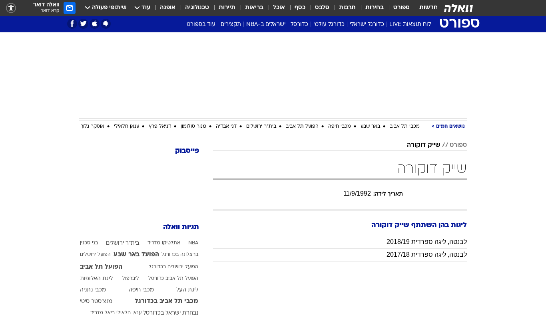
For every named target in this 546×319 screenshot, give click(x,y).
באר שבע (370, 126)
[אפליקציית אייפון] (95, 24)
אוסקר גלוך (92, 126)
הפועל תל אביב (302, 126)
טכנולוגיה (197, 8)
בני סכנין (89, 243)
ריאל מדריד (102, 313)
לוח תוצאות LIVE (410, 24)
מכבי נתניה (93, 290)
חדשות (428, 8)
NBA (193, 243)
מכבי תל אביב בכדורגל (166, 301)
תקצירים (231, 24)
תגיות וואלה (181, 227)
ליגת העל (187, 290)
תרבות (347, 8)
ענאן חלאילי (126, 126)
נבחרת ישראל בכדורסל (170, 313)
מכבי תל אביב (405, 126)
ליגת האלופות (96, 278)
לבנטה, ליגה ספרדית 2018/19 (427, 241)
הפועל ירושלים (95, 254)
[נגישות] (11, 8)
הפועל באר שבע (136, 255)
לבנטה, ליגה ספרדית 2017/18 (427, 254)
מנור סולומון (193, 126)
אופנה (167, 8)
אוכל (279, 8)
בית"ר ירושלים (261, 126)
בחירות (374, 8)
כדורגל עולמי (329, 24)
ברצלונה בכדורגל (179, 254)
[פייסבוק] (72, 24)
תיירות (227, 8)
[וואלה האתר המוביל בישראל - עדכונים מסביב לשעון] (458, 8)
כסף (300, 8)
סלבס (322, 8)
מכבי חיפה (339, 126)
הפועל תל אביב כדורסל (173, 278)
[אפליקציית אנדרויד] (106, 24)
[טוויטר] (83, 24)
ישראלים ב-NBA (265, 24)
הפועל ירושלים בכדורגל (173, 267)
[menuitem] (424, 8)
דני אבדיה (226, 126)
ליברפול (130, 278)
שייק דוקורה (423, 145)
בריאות (254, 8)
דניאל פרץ (160, 126)
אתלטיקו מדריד (163, 243)
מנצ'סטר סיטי (96, 301)
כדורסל (299, 24)
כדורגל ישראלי (367, 24)
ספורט (401, 8)
